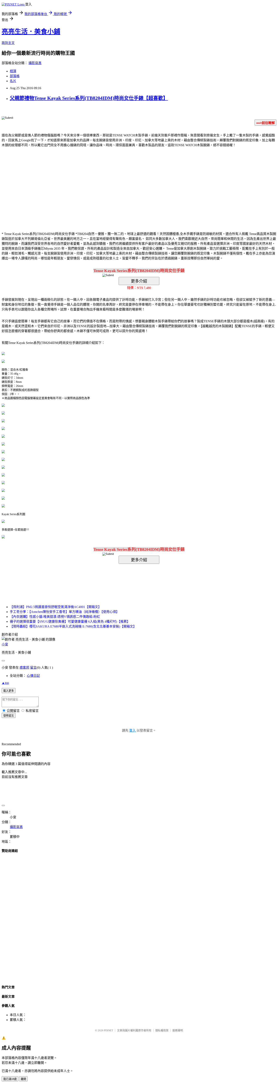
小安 (5, 644)
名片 (13, 81)
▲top (5, 683)
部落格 (15, 76)
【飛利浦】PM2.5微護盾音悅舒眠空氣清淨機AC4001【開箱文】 (55, 607)
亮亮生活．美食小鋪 (31, 31)
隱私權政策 (162, 1030)
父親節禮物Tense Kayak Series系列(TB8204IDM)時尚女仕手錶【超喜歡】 (89, 98)
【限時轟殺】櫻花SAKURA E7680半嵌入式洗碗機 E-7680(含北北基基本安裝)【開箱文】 (73, 626)
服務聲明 (177, 1030)
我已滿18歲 (10, 1079)
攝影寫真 (35, 63)
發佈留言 (8, 715)
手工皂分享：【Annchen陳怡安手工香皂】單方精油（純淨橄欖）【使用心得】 (64, 611)
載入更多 (8, 690)
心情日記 (33, 675)
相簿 (13, 71)
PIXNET (108, 1030)
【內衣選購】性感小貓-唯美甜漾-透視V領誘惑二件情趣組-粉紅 (55, 616)
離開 (23, 1079)
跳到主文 (8, 43)
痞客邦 (24, 667)
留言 (33, 667)
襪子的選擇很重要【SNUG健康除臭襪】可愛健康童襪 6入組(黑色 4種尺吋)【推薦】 (70, 621)
